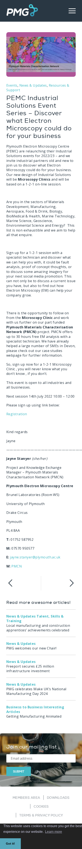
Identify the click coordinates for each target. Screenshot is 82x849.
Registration (16, 414)
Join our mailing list (31, 747)
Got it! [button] (10, 843)
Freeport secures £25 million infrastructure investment (30, 666)
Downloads (58, 798)
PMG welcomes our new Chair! (31, 646)
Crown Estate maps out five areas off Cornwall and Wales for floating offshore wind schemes (58, 583)
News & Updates (33, 85)
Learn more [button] (53, 831)
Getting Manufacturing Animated (35, 712)
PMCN (16, 566)
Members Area (26, 798)
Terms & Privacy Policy (41, 815)
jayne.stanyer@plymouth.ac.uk (35, 557)
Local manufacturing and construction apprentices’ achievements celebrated (38, 623)
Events (11, 85)
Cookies (41, 807)
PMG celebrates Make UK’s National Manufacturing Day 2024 (36, 689)
